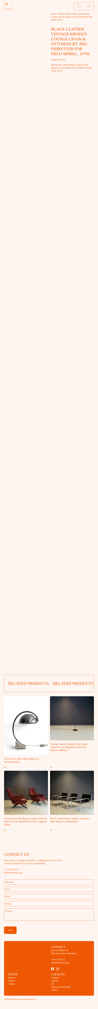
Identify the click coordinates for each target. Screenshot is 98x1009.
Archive (55, 996)
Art (53, 990)
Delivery (13, 987)
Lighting (56, 987)
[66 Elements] (8, 6)
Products (65, 14)
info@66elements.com (63, 969)
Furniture (57, 984)
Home (53, 14)
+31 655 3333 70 (60, 966)
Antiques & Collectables (65, 993)
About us (13, 984)
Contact (12, 990)
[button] (79, 6)
